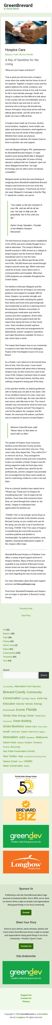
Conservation (11, 698)
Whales (27, 766)
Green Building (22, 720)
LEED (22, 737)
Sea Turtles (10, 756)
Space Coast (10, 761)
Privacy (26, 1001)
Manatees (31, 738)
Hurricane (15, 732)
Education (9, 703)
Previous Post (26, 608)
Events (20, 709)
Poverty (6, 747)
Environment (9, 710)
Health (6, 731)
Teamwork (7, 657)
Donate (26, 912)
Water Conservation (13, 766)
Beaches (37, 686)
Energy (38, 703)
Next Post (26, 615)
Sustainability (9, 653)
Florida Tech (40, 716)
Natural (20, 743)
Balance (9, 54)
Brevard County (14, 692)
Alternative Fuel (23, 686)
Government (7, 721)
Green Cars (31, 726)
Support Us (26, 995)
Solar (20, 756)
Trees (20, 761)
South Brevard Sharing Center (35, 756)
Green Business (13, 726)
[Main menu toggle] (46, 6)
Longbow (20, 1017)
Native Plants (9, 742)
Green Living (9, 645)
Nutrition (28, 743)
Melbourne (42, 737)
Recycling (15, 747)
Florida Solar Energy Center (18, 715)
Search (6, 670)
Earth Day (42, 698)
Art (4, 630)
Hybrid (24, 732)
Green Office (42, 727)
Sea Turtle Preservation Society (19, 751)
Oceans (37, 742)
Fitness (6, 641)
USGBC (28, 761)
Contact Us (26, 946)
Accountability (8, 687)
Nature (6, 649)
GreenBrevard (18, 5)
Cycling (25, 698)
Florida (31, 709)
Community (34, 692)
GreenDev (43, 1014)
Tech (5, 661)
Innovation (10, 737)
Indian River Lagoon (37, 732)
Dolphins (33, 698)
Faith (16, 54)
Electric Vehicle (24, 703)
